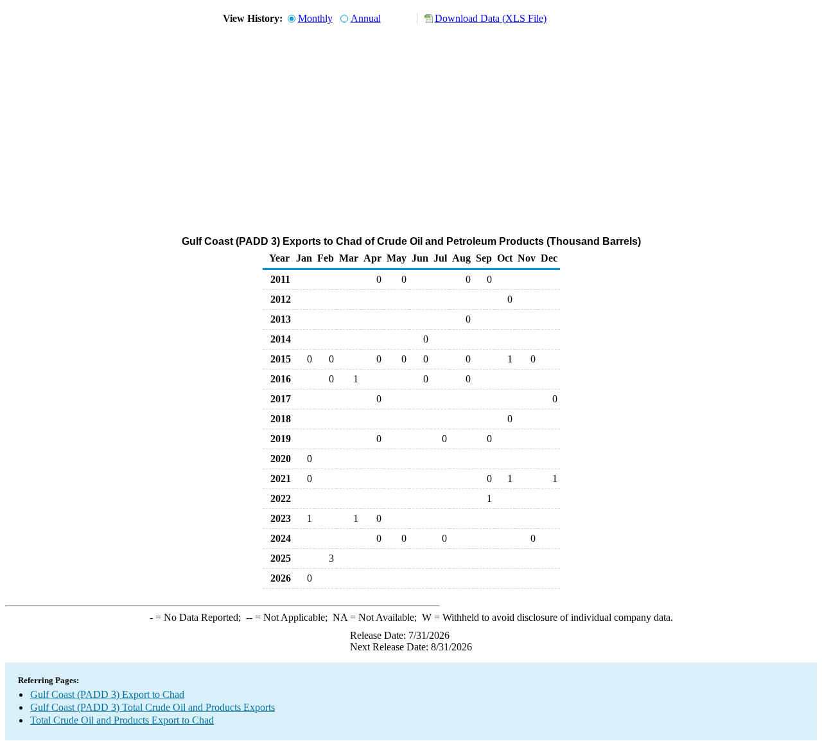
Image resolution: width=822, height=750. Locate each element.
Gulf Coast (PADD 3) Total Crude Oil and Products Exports (152, 707)
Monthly (315, 18)
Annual (366, 18)
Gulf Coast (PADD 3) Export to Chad (107, 694)
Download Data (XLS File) (491, 18)
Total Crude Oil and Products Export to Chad (122, 720)
